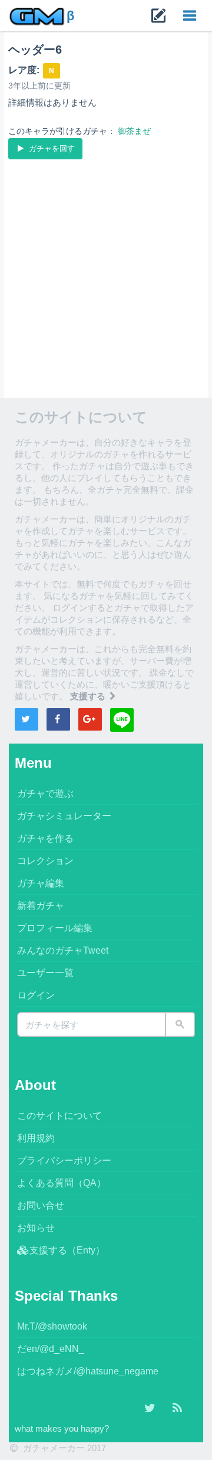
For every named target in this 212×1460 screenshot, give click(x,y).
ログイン (36, 995)
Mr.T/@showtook (52, 1326)
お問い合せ (40, 1205)
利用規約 (36, 1138)
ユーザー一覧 (45, 973)
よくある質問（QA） (61, 1183)
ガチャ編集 (40, 883)
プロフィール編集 (54, 928)
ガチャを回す (50, 148)
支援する (89, 696)
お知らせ (36, 1228)
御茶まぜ (134, 131)
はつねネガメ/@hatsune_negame (87, 1371)
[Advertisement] (106, 274)
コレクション (45, 861)
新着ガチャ (40, 906)
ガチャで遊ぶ (45, 793)
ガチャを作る (45, 838)
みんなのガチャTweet (62, 950)
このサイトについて (59, 1116)
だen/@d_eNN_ (50, 1349)
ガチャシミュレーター (64, 816)
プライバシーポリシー (64, 1160)
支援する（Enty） (67, 1250)
